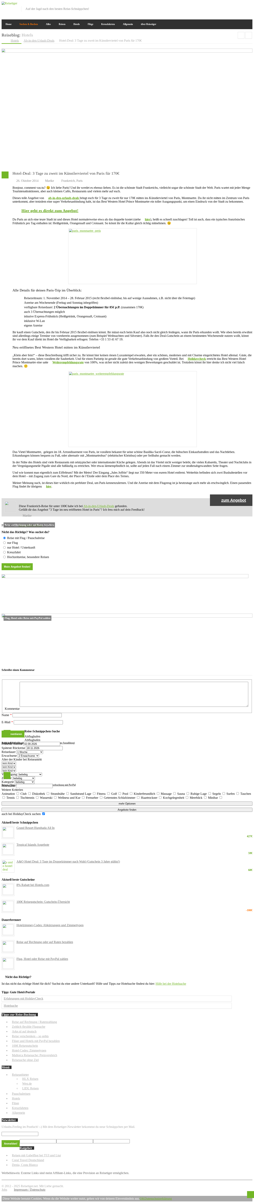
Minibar (213, 797)
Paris (79, 180)
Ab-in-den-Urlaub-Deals (98, 506)
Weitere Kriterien (12, 789)
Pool (125, 793)
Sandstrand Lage (81, 793)
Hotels (76, 24)
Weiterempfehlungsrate (68, 362)
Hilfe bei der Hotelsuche (171, 983)
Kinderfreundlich (145, 793)
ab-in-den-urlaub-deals (64, 198)
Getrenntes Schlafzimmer (120, 797)
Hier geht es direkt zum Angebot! (49, 210)
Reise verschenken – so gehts (30, 1036)
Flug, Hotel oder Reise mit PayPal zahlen (42, 959)
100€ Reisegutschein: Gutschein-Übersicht (134, 902)
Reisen (62, 24)
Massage (166, 793)
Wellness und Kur (69, 797)
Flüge (90, 24)
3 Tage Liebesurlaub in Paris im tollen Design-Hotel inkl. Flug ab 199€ (248, 35)
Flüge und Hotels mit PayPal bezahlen (36, 1041)
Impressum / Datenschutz (29, 1189)
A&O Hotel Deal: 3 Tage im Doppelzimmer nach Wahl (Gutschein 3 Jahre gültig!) (134, 861)
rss (249, 4)
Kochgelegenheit (174, 797)
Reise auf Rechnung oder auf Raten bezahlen (44, 942)
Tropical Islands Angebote (134, 845)
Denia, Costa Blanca (25, 1165)
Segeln (217, 793)
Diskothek (39, 793)
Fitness (101, 793)
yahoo (243, 4)
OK (142, 1198)
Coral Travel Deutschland (28, 1160)
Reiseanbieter (20, 1074)
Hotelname (8, 785)
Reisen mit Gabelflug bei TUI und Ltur (36, 1155)
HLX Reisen (30, 1078)
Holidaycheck (197, 358)
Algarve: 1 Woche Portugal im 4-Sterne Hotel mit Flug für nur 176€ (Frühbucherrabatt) (241, 35)
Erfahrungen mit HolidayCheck (23, 998)
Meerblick (196, 797)
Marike (49, 180)
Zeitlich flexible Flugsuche (28, 1026)
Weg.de (27, 1083)
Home (9, 24)
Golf (114, 793)
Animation (9, 793)
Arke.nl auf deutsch (24, 1031)
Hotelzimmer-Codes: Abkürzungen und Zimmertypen (50, 925)
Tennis (10, 797)
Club (23, 793)
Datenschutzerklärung (158, 1198)
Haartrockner (149, 797)
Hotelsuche (11, 1005)
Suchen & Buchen (28, 24)
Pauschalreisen (21, 1093)
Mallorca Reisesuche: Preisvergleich (34, 1055)
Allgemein (128, 24)
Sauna (181, 793)
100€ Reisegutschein (25, 1045)
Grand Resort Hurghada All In (134, 828)
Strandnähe (58, 793)
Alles (48, 24)
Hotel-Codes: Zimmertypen (29, 1050)
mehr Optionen (127, 803)
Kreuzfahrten (108, 24)
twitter (236, 4)
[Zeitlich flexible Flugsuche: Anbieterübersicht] (125, 577)
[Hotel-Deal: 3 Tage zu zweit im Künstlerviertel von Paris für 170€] (127, 51)
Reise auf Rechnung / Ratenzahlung (34, 1022)
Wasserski (46, 797)
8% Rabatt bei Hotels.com (32, 885)
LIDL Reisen (30, 1088)
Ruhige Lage (199, 793)
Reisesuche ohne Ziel (25, 1060)
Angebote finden (127, 809)
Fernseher (92, 797)
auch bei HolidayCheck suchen (21, 814)
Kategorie (8, 781)
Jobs (4, 1189)
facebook (230, 4)
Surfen (231, 793)
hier (147, 219)
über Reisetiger (148, 24)
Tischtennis (27, 797)
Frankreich (68, 180)
